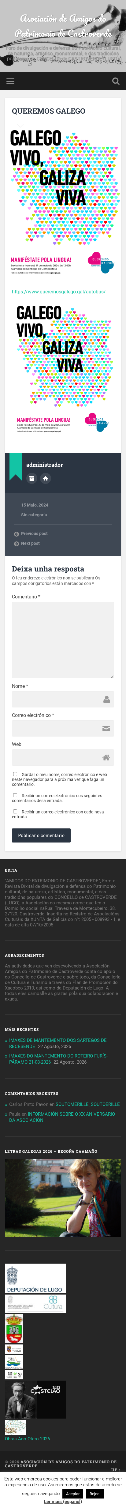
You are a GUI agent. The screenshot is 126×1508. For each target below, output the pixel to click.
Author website (45, 478)
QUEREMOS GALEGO (48, 111)
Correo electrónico (33, 715)
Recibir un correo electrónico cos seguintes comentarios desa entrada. (57, 798)
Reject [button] (95, 1493)
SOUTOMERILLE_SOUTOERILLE (88, 1104)
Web (16, 744)
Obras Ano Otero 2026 (27, 1439)
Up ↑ (116, 1469)
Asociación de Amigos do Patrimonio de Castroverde (63, 26)
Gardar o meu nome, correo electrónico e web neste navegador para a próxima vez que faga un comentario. (59, 779)
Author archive (31, 478)
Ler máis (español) (63, 1501)
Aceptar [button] (73, 1493)
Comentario (26, 596)
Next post (30, 543)
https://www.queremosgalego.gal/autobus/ (59, 292)
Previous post (34, 533)
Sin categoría (34, 514)
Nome (20, 686)
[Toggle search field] (116, 81)
